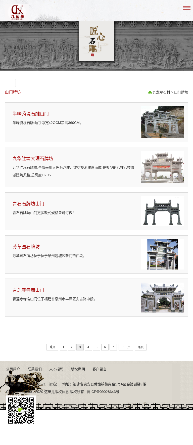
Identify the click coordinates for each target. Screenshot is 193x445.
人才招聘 (56, 369)
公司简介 (13, 369)
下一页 (125, 347)
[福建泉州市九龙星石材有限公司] (17, 19)
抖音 (28, 377)
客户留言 (99, 369)
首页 (52, 347)
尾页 (141, 347)
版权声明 (78, 369)
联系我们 (35, 369)
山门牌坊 (13, 92)
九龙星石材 (161, 92)
